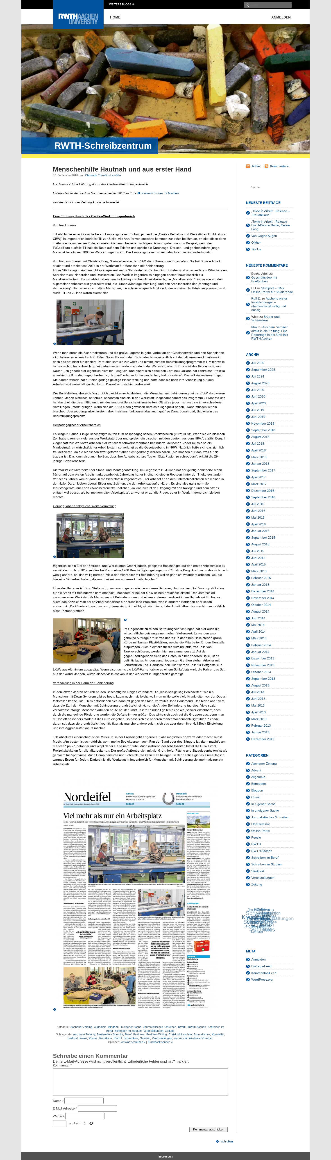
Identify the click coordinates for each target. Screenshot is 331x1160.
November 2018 (262, 423)
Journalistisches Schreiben (160, 193)
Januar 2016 (260, 531)
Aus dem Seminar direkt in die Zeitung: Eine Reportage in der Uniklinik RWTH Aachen (269, 332)
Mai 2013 (258, 705)
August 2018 (260, 437)
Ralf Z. (256, 298)
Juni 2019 (258, 417)
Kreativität (218, 1034)
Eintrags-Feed (261, 966)
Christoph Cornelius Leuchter (103, 175)
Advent (256, 770)
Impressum (166, 1156)
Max (254, 327)
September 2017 (263, 470)
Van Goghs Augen (264, 236)
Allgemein (100, 1027)
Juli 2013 (257, 692)
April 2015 (258, 564)
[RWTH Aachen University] (78, 28)
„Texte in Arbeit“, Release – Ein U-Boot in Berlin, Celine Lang (270, 225)
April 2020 (258, 403)
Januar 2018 (260, 463)
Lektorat (73, 1038)
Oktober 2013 (261, 672)
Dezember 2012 (262, 739)
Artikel (256, 166)
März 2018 (259, 457)
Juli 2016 (257, 504)
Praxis (83, 1038)
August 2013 (260, 685)
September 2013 (263, 678)
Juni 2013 (258, 698)
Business (139, 1034)
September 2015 (263, 537)
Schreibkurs (131, 1038)
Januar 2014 (260, 652)
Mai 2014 (258, 625)
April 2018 (258, 450)
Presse (93, 1038)
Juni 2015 (258, 558)
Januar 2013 (260, 732)
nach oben (226, 1141)
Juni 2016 (258, 511)
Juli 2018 (257, 443)
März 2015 (259, 571)
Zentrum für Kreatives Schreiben (193, 1038)
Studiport (257, 871)
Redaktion (105, 1038)
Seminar (145, 1038)
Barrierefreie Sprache (110, 1034)
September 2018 (263, 430)
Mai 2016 (258, 517)
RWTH (182, 1027)
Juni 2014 (258, 618)
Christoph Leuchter (180, 1034)
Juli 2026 (257, 363)
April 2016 (258, 524)
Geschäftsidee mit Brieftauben (264, 279)
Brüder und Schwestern (265, 318)
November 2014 (262, 598)
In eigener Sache (130, 1027)
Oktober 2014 (261, 604)
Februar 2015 (261, 578)
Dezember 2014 (262, 591)
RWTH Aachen (197, 1027)
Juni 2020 (258, 396)
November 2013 (262, 665)
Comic (255, 797)
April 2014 (258, 631)
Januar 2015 (260, 584)
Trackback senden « (160, 1042)
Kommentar (62, 1065)
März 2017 (259, 484)
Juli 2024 (257, 376)
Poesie (256, 837)
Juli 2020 (257, 390)
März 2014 (259, 638)
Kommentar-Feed (264, 973)
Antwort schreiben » (133, 1042)
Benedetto (258, 783)
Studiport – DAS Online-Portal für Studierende (272, 290)
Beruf (128, 1034)
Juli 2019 (257, 410)
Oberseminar (260, 824)
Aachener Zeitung (81, 1027)
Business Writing (156, 1034)
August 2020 (260, 383)
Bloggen (113, 1027)
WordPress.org (262, 979)
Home (115, 17)
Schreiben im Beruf (265, 857)
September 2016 (263, 497)
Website (58, 1116)
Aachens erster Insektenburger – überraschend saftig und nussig (269, 304)
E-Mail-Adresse (65, 1108)
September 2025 (263, 369)
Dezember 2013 (262, 658)
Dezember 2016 (262, 490)
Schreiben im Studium (128, 1030)
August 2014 (260, 611)
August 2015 (260, 544)
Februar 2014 (261, 645)
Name (58, 1100)
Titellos (256, 249)
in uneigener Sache (265, 810)
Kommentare (279, 166)
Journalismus (202, 1034)
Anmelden (281, 17)
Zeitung (170, 1030)
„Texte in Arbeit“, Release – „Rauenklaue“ (270, 213)
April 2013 (258, 712)
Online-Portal (260, 831)
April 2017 (258, 477)
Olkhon (256, 242)
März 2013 (259, 719)
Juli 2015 (257, 551)
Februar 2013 (261, 725)
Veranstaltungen (153, 1030)
